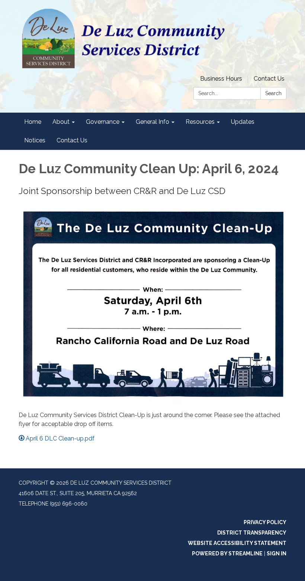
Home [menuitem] (32, 121)
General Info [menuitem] (152, 121)
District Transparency (251, 533)
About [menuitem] (61, 121)
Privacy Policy (265, 522)
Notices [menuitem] (34, 140)
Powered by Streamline (227, 553)
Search (273, 93)
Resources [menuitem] (200, 121)
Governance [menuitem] (102, 121)
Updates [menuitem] (242, 121)
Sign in (276, 553)
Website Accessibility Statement (237, 543)
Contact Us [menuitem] (72, 140)
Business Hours (221, 78)
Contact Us (269, 78)
